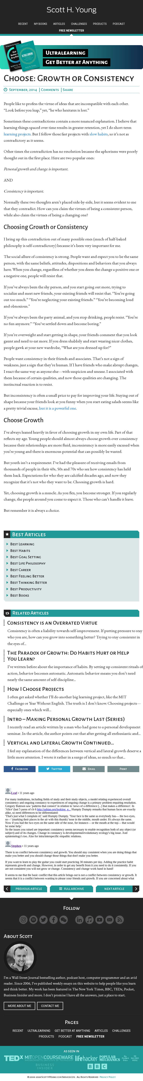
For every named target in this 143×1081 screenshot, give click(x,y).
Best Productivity (26, 589)
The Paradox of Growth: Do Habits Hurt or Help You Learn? (68, 656)
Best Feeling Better (27, 576)
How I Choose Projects (35, 689)
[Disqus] (71, 833)
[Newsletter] (109, 920)
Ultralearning (39, 1031)
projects (24, 134)
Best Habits (20, 551)
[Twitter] (43, 920)
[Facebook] (53, 920)
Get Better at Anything (72, 1031)
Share (68, 90)
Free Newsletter (90, 1036)
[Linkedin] (79, 920)
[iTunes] (89, 920)
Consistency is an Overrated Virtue (52, 623)
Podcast (65, 1036)
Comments (50, 90)
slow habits (99, 134)
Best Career (20, 570)
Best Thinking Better (28, 582)
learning (10, 134)
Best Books (19, 595)
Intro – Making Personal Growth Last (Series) (66, 719)
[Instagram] (23, 920)
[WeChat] (63, 920)
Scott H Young (71, 7)
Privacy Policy (108, 1077)
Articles (101, 1031)
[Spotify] (33, 920)
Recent (17, 1031)
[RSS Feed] (119, 920)
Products (46, 1036)
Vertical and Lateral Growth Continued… (60, 743)
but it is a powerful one (57, 408)
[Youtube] (99, 920)
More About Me (19, 1006)
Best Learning (22, 544)
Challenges (121, 1031)
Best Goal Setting (25, 557)
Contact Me (50, 1006)
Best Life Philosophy (28, 563)
